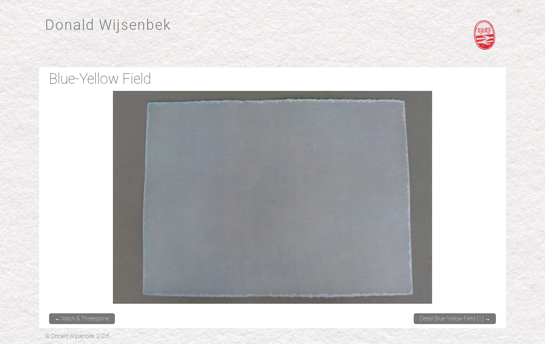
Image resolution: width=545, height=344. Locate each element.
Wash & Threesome (82, 318)
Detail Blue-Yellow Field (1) (455, 318)
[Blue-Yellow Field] (272, 197)
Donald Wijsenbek (108, 25)
